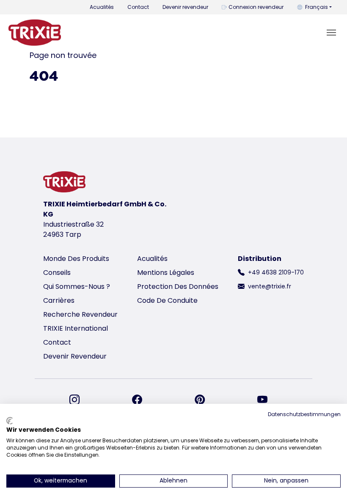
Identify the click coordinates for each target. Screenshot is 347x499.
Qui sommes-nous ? (76, 286)
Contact (138, 7)
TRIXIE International (75, 328)
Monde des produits (76, 258)
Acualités (102, 7)
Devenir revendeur (185, 7)
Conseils (57, 272)
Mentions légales (165, 272)
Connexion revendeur (256, 7)
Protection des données (177, 286)
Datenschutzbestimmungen (304, 414)
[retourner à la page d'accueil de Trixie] (34, 32)
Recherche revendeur (80, 314)
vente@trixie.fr (269, 286)
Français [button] (316, 7)
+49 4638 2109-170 (276, 272)
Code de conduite (167, 300)
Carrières (58, 300)
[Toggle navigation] (331, 32)
